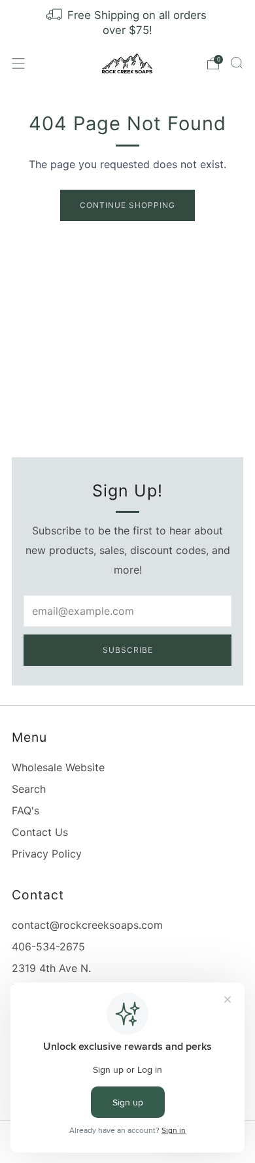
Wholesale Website (58, 767)
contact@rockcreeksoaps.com (87, 924)
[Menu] (18, 63)
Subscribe (128, 650)
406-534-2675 (48, 946)
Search (29, 788)
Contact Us (40, 832)
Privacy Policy (47, 853)
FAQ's (25, 810)
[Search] (236, 62)
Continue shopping (127, 205)
